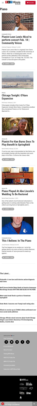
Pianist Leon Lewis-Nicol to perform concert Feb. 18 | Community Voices (17, 40)
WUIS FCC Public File (9, 357)
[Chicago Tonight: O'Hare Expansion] (17, 80)
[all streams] (34, 404)
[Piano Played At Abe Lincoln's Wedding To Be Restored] (17, 176)
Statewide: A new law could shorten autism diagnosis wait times (17, 280)
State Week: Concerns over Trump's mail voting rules (17, 304)
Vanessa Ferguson (6, 47)
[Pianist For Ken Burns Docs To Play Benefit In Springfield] (17, 126)
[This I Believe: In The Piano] (17, 225)
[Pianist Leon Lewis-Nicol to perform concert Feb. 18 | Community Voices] (17, 21)
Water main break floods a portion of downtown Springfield (15, 297)
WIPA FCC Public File (9, 361)
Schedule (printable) (9, 365)
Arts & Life (4, 139)
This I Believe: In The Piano (16, 240)
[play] (3, 404)
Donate (31, 2)
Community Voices (6, 34)
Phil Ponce (4, 102)
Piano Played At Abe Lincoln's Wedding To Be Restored (18, 193)
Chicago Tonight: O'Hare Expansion (15, 97)
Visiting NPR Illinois (9, 353)
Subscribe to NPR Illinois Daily (12, 369)
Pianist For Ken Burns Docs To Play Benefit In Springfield (18, 143)
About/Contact (8, 350)
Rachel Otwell (5, 148)
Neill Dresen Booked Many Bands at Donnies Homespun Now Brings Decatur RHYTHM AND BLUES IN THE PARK (18, 288)
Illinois (3, 92)
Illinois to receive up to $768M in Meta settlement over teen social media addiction (18, 311)
